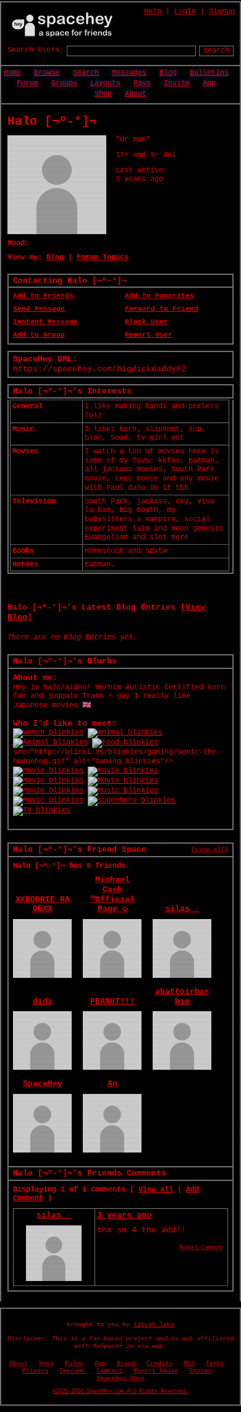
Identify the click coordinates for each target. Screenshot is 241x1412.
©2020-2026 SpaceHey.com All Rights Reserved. (120, 1392)
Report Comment (200, 1248)
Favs (142, 83)
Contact (109, 1371)
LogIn (185, 11)
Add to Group (39, 334)
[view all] (209, 849)
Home (12, 73)
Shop (103, 94)
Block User (146, 322)
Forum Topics (103, 257)
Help (152, 11)
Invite (177, 83)
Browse (47, 73)
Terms (215, 1363)
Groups (64, 83)
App (209, 83)
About (135, 94)
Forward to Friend (161, 309)
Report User (148, 334)
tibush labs (153, 1324)
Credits (159, 1363)
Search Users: (35, 50)
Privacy (35, 1371)
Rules (74, 1363)
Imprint (72, 1371)
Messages (129, 73)
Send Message (39, 309)
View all (155, 1189)
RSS (189, 1363)
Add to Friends (43, 296)
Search (216, 50)
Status (200, 1371)
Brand (126, 1363)
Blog (168, 73)
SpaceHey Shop (120, 1378)
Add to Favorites (159, 296)
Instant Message (45, 322)
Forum (27, 83)
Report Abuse (155, 1371)
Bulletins (209, 73)
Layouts (105, 83)
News (46, 1363)
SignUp (222, 11)
